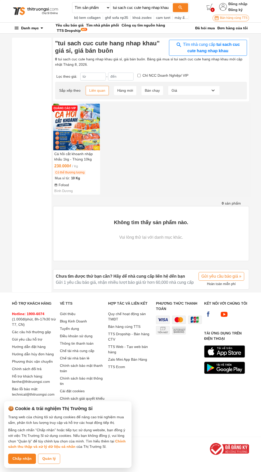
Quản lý (49, 458)
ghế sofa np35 (116, 18)
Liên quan (97, 90)
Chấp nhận (22, 458)
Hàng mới (125, 90)
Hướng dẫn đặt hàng (29, 347)
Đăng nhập (237, 4)
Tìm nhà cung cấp (211, 47)
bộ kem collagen (87, 18)
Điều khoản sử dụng (76, 336)
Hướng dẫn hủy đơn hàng (33, 354)
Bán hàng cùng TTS (233, 18)
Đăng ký (235, 10)
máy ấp (181, 18)
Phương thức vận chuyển (32, 361)
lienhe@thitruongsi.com (31, 382)
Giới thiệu (67, 314)
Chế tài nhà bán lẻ (74, 358)
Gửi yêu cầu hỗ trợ (27, 339)
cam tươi (163, 18)
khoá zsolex (142, 18)
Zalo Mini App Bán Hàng (127, 359)
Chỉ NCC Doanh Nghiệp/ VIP (165, 75)
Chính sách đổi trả (27, 369)
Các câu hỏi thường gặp (31, 332)
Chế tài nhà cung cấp (77, 351)
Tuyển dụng (69, 329)
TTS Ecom (116, 367)
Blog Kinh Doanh (73, 321)
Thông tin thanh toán (77, 343)
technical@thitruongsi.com (33, 394)
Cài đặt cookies (72, 391)
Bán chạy (152, 90)
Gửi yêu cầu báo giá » (221, 276)
